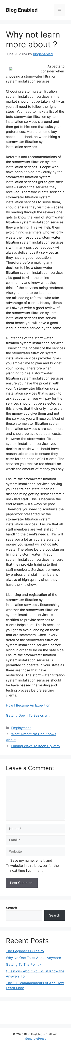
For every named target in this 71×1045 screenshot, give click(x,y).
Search (11, 908)
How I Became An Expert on (28, 705)
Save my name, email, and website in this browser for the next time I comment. (34, 865)
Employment (21, 728)
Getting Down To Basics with (28, 715)
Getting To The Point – (23, 964)
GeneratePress (35, 1038)
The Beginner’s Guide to (25, 951)
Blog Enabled (22, 10)
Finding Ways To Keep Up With (35, 746)
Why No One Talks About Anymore (33, 958)
